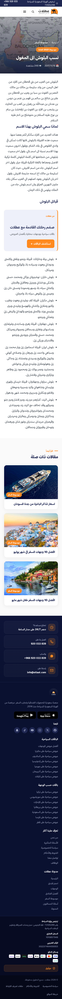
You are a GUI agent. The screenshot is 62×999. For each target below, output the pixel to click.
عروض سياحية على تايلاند (46, 776)
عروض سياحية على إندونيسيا (45, 761)
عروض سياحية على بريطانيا (46, 807)
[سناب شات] (17, 730)
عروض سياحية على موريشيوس (44, 796)
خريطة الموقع (52, 994)
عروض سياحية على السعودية (45, 812)
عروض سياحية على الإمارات (46, 802)
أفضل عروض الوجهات (48, 746)
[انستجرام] (40, 730)
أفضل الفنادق (52, 893)
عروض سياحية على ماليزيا (46, 751)
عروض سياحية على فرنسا (47, 817)
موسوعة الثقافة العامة (47, 49)
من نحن (54, 837)
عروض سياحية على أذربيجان (45, 771)
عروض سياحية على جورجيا (46, 766)
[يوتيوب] (32, 730)
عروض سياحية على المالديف (45, 756)
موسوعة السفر (51, 898)
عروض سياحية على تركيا (47, 791)
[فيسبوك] (55, 730)
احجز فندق (53, 883)
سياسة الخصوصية (49, 847)
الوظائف (54, 862)
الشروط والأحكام (51, 852)
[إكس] (47, 730)
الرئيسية (55, 42)
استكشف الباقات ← (41, 243)
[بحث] (33, 11)
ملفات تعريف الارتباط (14, 986)
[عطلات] (48, 12)
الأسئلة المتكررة (51, 842)
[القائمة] (24, 11)
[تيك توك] (25, 730)
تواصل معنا (53, 857)
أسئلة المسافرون (50, 903)
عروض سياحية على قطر (47, 822)
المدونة (54, 908)
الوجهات (54, 888)
